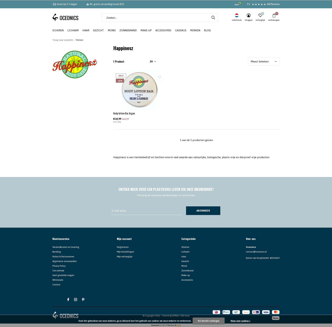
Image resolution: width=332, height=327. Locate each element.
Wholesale (57, 280)
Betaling (56, 251)
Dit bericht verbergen (208, 321)
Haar (85, 30)
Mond (112, 30)
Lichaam (73, 30)
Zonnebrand (128, 30)
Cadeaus (180, 30)
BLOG (207, 30)
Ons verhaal (58, 270)
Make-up (146, 30)
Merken (195, 30)
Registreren (123, 247)
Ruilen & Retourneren (63, 256)
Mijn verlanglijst (124, 256)
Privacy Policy (59, 266)
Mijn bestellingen (125, 251)
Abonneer (203, 210)
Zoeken (213, 17)
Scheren (58, 30)
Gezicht (98, 30)
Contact (56, 284)
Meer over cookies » (240, 321)
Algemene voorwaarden (64, 261)
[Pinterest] (83, 299)
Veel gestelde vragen (63, 275)
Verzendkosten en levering (65, 247)
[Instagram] (75, 299)
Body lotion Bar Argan (124, 113)
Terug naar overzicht (62, 40)
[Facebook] (68, 299)
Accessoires (163, 30)
